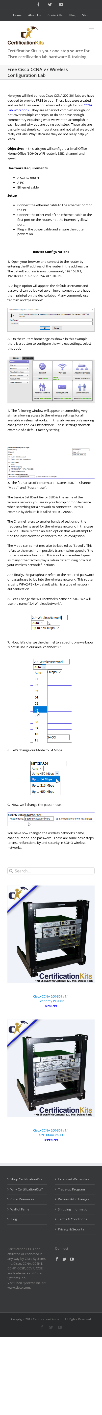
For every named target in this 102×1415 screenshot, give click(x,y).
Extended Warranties (73, 1179)
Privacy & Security (71, 1229)
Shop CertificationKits (26, 1179)
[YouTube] (72, 1259)
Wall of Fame (19, 1209)
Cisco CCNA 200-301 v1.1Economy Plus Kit (51, 998)
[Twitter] (64, 1259)
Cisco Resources (22, 1199)
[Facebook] (57, 1259)
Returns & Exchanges (73, 1199)
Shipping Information (73, 1209)
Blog (13, 1219)
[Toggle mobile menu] (92, 28)
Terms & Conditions (72, 1219)
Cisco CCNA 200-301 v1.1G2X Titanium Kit (51, 1132)
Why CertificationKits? (26, 1189)
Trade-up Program (71, 1189)
